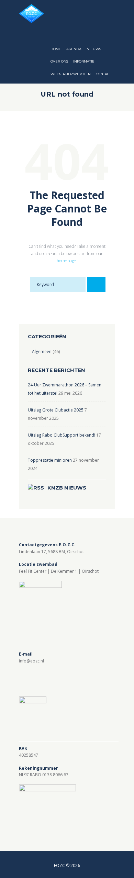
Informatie (83, 61)
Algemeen (42, 351)
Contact (103, 74)
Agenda (73, 49)
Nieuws (94, 49)
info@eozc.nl (31, 661)
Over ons (59, 61)
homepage (66, 261)
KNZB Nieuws (66, 488)
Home (56, 49)
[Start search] (96, 284)
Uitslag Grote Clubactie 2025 (55, 410)
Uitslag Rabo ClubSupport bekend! (61, 435)
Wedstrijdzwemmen (71, 74)
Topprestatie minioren (50, 460)
